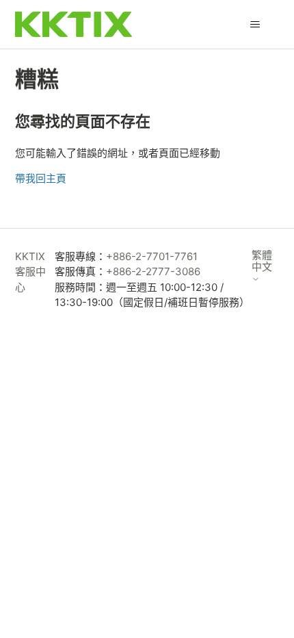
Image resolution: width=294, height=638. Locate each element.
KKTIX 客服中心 (30, 272)
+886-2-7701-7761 (152, 256)
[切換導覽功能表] (255, 25)
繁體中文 (262, 261)
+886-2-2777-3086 (153, 271)
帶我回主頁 (40, 178)
